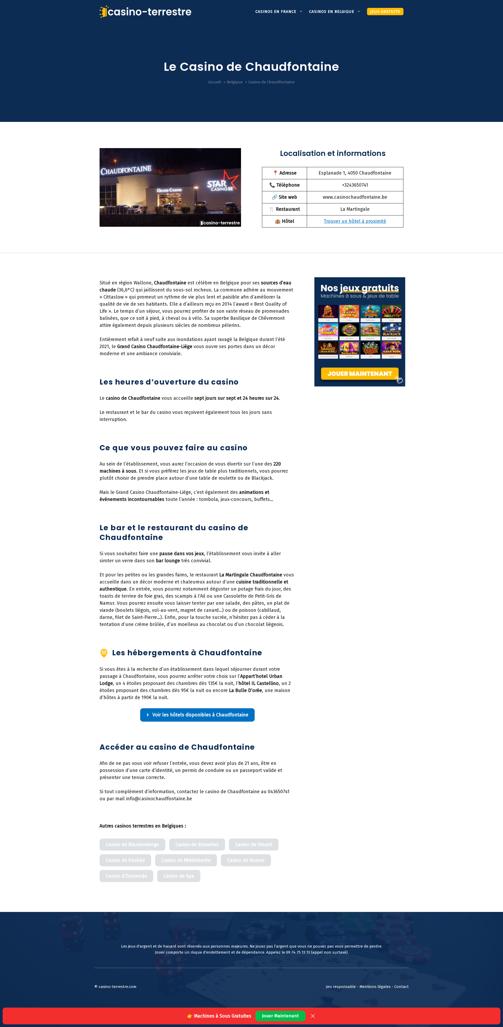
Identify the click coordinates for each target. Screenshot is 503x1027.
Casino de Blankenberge (132, 844)
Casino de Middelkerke (186, 860)
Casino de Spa (178, 876)
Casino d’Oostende (126, 876)
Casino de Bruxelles (197, 844)
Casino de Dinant (253, 844)
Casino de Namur (246, 860)
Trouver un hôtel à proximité (355, 221)
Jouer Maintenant (280, 1016)
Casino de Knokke (125, 860)
